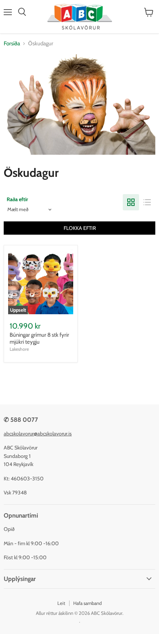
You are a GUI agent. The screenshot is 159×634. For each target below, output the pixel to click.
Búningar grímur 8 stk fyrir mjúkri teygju (39, 339)
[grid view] (131, 202)
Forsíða (12, 44)
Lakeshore (19, 349)
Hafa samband (87, 603)
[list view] (147, 202)
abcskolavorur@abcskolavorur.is (38, 433)
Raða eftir (17, 199)
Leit (61, 603)
